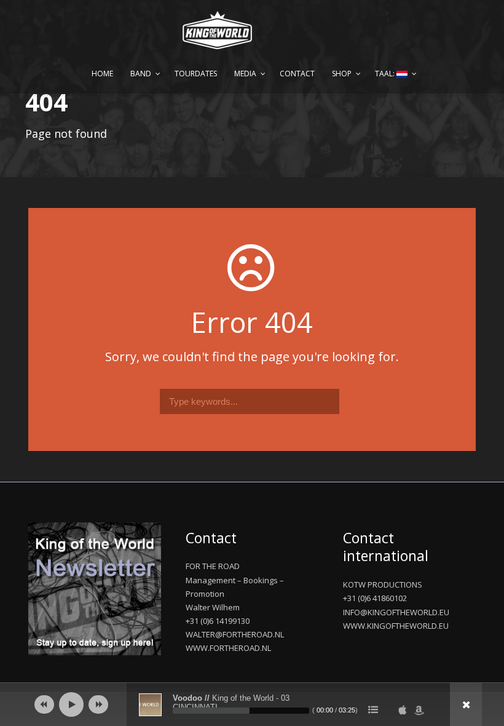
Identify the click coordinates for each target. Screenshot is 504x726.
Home (102, 73)
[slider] (241, 711)
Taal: (385, 73)
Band (140, 73)
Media (245, 73)
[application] (252, 704)
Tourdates (196, 73)
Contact (297, 73)
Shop (342, 73)
